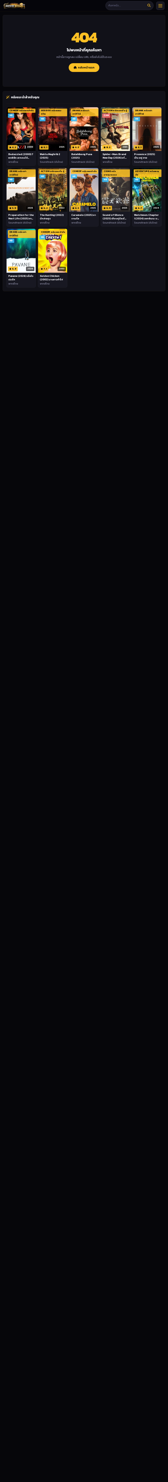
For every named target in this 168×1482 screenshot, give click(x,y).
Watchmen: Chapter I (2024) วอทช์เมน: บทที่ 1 (146, 218)
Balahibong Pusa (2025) (81, 156)
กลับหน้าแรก (86, 67)
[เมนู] (160, 6)
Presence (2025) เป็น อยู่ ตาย (144, 156)
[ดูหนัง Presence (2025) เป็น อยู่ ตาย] (146, 129)
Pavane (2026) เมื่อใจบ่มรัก (20, 277)
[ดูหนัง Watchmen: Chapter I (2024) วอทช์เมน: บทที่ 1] (146, 190)
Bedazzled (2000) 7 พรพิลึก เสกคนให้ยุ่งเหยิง (20, 157)
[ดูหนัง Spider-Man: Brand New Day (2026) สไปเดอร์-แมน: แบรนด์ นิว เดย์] (115, 129)
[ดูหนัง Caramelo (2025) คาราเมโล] (84, 190)
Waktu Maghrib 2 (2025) (50, 156)
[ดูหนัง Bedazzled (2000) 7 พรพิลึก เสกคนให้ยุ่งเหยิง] (21, 129)
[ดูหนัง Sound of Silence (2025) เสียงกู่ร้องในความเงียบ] (115, 190)
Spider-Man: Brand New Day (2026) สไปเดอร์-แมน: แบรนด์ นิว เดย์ (115, 159)
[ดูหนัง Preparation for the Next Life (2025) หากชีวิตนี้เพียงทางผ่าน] (21, 190)
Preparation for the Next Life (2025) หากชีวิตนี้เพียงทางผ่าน (21, 218)
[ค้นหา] (149, 5)
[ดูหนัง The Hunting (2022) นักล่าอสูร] (52, 190)
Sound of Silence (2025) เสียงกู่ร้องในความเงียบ (114, 218)
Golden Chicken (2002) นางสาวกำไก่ (51, 277)
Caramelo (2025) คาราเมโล (83, 216)
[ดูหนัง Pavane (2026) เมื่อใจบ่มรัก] (21, 250)
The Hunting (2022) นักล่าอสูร (52, 216)
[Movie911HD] (14, 6)
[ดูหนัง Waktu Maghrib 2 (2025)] (52, 129)
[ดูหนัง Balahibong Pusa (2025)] (84, 129)
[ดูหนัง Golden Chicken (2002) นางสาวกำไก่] (52, 250)
